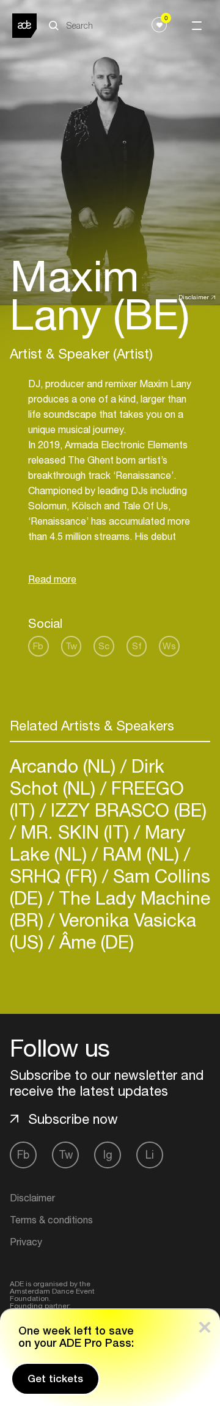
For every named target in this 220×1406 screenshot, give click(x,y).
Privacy (26, 1242)
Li (149, 1154)
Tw (71, 646)
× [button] (204, 1324)
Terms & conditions (51, 1220)
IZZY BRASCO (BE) (126, 809)
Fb (38, 646)
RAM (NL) (141, 853)
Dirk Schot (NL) (87, 776)
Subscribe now (73, 1119)
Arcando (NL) (65, 765)
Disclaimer (193, 297)
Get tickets (55, 1378)
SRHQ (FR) (56, 875)
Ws (169, 646)
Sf (137, 646)
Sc (103, 646)
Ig (107, 1154)
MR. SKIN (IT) (75, 831)
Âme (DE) (94, 941)
